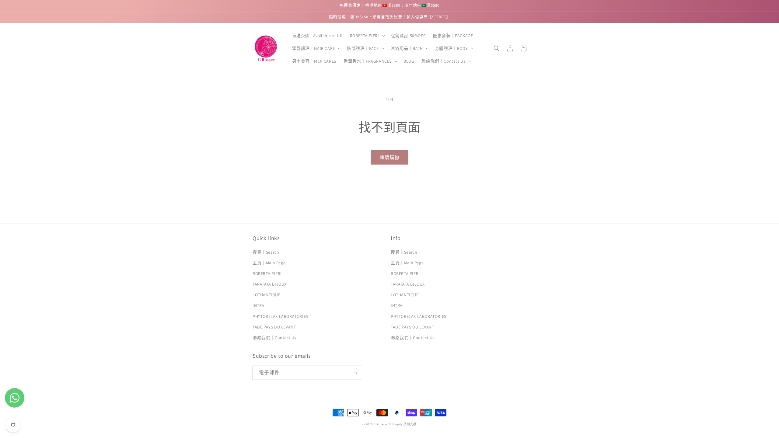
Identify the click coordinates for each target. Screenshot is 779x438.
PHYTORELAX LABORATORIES (280, 316)
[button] (366, 35)
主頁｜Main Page (269, 263)
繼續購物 (389, 157)
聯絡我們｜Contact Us (274, 337)
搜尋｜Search (266, 252)
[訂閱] (355, 373)
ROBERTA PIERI (267, 273)
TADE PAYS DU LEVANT (274, 327)
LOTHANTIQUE (267, 294)
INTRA (258, 305)
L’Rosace (380, 424)
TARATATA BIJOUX (270, 284)
